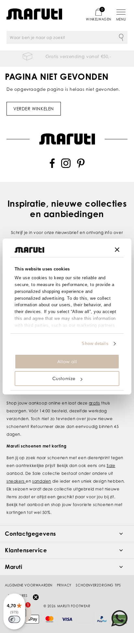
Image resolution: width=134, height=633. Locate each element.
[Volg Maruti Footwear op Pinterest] (81, 166)
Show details (95, 343)
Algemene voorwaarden (28, 585)
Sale (111, 465)
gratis (94, 403)
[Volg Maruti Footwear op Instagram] (66, 166)
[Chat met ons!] (119, 618)
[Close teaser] (36, 597)
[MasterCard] (49, 619)
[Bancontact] (84, 619)
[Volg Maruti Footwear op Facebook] (52, 166)
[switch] (14, 619)
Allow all (67, 361)
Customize (63, 378)
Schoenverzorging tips (98, 585)
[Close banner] (117, 249)
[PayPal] (102, 619)
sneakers (16, 481)
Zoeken (120, 37)
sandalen (41, 481)
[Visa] (67, 619)
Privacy (64, 585)
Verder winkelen (33, 108)
